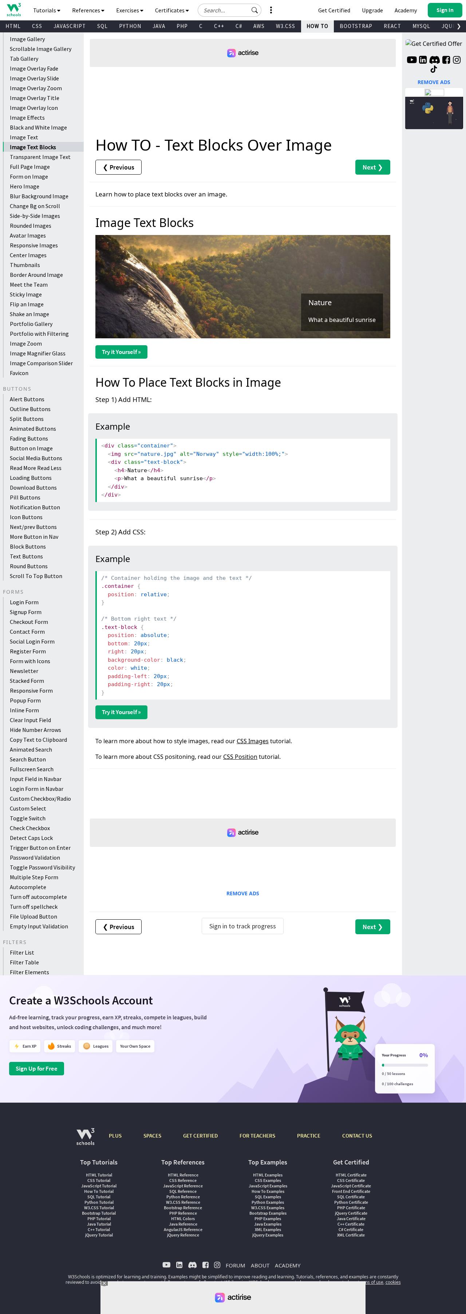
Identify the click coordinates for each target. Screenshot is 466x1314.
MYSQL (421, 26)
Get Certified (334, 10)
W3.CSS (285, 26)
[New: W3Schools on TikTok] (434, 69)
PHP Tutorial (99, 1218)
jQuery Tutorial (99, 1235)
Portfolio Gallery (31, 323)
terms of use (370, 1282)
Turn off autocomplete (38, 896)
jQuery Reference (183, 1235)
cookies (393, 1282)
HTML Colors (183, 1218)
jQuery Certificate (351, 1213)
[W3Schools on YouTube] (412, 61)
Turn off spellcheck (34, 906)
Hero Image (24, 186)
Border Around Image (36, 274)
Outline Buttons (30, 409)
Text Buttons (26, 556)
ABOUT (260, 1265)
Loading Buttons (31, 477)
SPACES (152, 1135)
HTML (13, 26)
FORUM (235, 1265)
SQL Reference (183, 1191)
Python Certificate (351, 1202)
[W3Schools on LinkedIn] (422, 61)
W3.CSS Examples (267, 1207)
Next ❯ (373, 167)
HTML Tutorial (99, 1175)
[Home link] (13, 9)
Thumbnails (25, 264)
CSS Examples (268, 1180)
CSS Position (240, 757)
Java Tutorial (99, 1224)
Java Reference (183, 1224)
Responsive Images (34, 245)
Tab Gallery (24, 58)
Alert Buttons (27, 399)
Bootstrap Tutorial (99, 1213)
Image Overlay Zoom (36, 88)
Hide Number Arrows (35, 729)
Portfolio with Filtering (39, 333)
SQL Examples (268, 1196)
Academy (406, 10)
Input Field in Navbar (36, 779)
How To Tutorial (99, 1191)
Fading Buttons (29, 438)
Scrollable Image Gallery (40, 48)
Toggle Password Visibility (42, 867)
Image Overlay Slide (34, 78)
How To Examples (268, 1191)
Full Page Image (30, 166)
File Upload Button (33, 916)
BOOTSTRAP (356, 26)
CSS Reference (183, 1180)
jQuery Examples (267, 1235)
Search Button (28, 759)
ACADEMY (287, 1265)
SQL (102, 26)
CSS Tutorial (98, 1180)
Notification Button (35, 507)
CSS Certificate (351, 1180)
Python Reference (183, 1196)
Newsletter (24, 670)
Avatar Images (28, 235)
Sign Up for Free (37, 1068)
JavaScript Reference (183, 1185)
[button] (255, 10)
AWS (259, 26)
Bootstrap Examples (268, 1213)
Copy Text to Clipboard (38, 739)
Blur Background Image (39, 196)
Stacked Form (27, 680)
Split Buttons (27, 418)
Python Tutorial (99, 1202)
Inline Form (24, 710)
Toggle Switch (28, 818)
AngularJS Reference (183, 1229)
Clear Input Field (30, 720)
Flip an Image (27, 304)
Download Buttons (33, 487)
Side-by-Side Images (35, 215)
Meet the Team (29, 284)
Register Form (28, 651)
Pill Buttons (25, 497)
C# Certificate (351, 1229)
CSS (37, 26)
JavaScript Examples (268, 1185)
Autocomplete (28, 887)
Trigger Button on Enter (40, 847)
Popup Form (25, 700)
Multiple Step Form (34, 877)
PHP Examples (267, 1218)
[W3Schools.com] (85, 1140)
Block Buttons (28, 546)
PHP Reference (183, 1213)
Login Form (24, 602)
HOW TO (317, 26)
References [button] (86, 10)
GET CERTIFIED (200, 1135)
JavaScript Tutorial (98, 1185)
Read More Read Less (36, 467)
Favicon (19, 373)
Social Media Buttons (36, 458)
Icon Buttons (26, 517)
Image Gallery (27, 39)
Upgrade (372, 10)
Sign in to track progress (242, 926)
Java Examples (267, 1224)
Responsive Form (31, 690)
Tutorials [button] (45, 10)
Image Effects (27, 117)
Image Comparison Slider (41, 363)
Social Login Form (32, 641)
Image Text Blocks (33, 147)
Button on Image (31, 448)
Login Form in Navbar (36, 788)
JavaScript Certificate (351, 1185)
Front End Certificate (351, 1191)
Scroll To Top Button (36, 576)
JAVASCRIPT (70, 26)
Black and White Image (38, 127)
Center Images (28, 255)
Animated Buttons (33, 428)
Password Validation (35, 857)
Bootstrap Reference (183, 1207)
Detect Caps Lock (31, 837)
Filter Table (24, 962)
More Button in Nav (34, 536)
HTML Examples (268, 1175)
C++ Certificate (350, 1224)
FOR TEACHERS (257, 1135)
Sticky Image (26, 294)
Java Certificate (351, 1218)
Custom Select (28, 808)
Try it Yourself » (121, 352)
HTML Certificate (351, 1175)
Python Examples (268, 1202)
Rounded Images (30, 225)
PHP (182, 26)
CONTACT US (357, 1135)
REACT (392, 26)
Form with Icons (30, 661)
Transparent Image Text (40, 156)
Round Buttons (29, 566)
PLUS (115, 1135)
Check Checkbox (30, 828)
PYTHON (130, 26)
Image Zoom (26, 343)
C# (239, 26)
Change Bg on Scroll (35, 206)
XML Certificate (351, 1235)
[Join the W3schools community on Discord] (434, 61)
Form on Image (29, 176)
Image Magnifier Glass (38, 353)
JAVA (159, 26)
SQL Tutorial (98, 1196)
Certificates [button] (170, 10)
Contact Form (27, 631)
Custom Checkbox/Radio (40, 798)
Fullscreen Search (32, 769)
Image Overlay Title (34, 97)
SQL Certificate (351, 1196)
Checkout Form (29, 621)
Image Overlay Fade (34, 68)
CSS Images (253, 741)
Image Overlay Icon (34, 107)
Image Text (24, 137)
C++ (219, 26)
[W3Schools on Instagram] (456, 61)
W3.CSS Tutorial (99, 1207)
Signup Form (26, 612)
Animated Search (31, 749)
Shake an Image (29, 314)
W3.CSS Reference (183, 1202)
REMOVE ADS (242, 893)
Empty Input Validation (39, 926)
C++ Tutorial (99, 1229)
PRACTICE (308, 1135)
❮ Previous (118, 167)
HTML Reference (183, 1175)
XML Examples (268, 1229)
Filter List (22, 952)
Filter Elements (29, 972)
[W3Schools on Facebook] (446, 61)
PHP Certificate (351, 1207)
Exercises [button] (128, 10)
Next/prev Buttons (33, 526)
